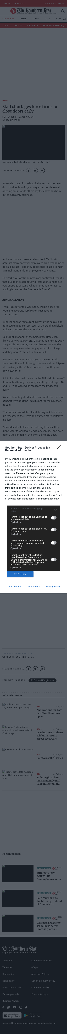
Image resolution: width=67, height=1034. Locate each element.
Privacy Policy (53, 586)
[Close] (60, 448)
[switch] (54, 518)
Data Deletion (14, 586)
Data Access (33, 586)
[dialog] (33, 517)
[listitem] (33, 509)
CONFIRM (20, 574)
